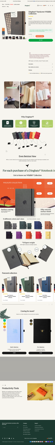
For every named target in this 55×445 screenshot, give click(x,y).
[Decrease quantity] (30, 36)
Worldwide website (27, 434)
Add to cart (40, 40)
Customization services (39, 429)
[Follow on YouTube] (9, 438)
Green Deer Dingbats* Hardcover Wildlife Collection (27, 296)
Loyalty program (17, 4)
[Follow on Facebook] (2, 438)
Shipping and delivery (39, 427)
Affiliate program (26, 430)
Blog (8, 6)
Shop (3, 4)
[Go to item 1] (3, 37)
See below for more (40, 57)
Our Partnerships (26, 432)
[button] (31, 16)
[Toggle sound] (18, 107)
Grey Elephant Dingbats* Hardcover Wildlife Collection (10, 296)
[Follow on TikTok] (11, 438)
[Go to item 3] (10, 37)
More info (30, 49)
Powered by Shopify (20, 441)
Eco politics (25, 427)
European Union (35, 438)
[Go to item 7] (24, 37)
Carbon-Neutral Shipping (17, 1)
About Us (3, 6)
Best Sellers (7, 4)
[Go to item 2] (7, 37)
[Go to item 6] (20, 37)
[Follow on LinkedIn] (13, 438)
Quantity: (30, 34)
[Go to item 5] (17, 37)
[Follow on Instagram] (4, 438)
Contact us (37, 430)
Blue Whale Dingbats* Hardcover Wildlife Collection (44, 296)
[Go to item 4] (13, 37)
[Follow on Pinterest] (7, 438)
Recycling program (27, 429)
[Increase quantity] (33, 36)
